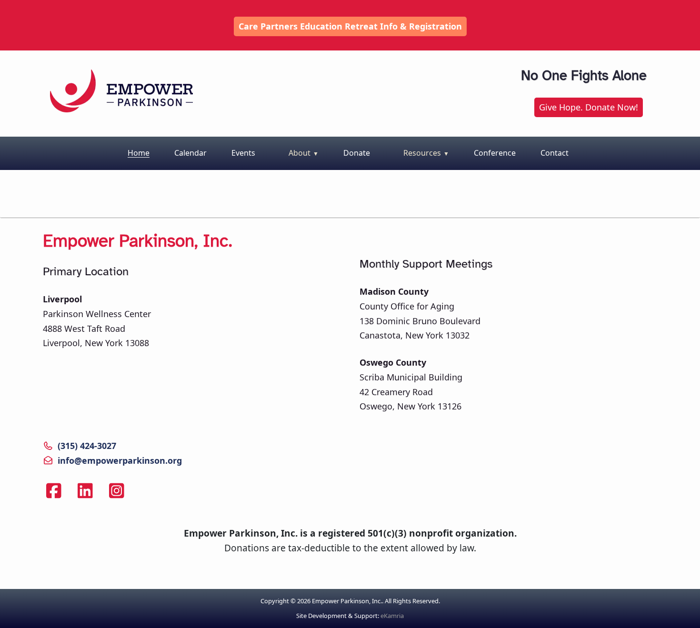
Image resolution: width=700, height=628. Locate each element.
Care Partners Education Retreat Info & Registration (350, 26)
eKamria (392, 615)
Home (139, 153)
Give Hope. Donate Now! (588, 107)
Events (243, 153)
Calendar (190, 153)
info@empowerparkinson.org (120, 460)
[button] (301, 153)
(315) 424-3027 (87, 445)
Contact (554, 153)
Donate (356, 153)
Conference (495, 153)
